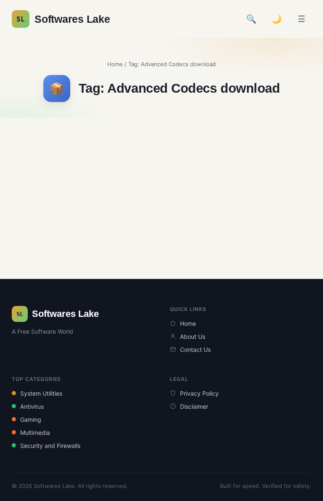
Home (115, 64)
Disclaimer (194, 406)
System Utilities (41, 393)
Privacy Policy (199, 393)
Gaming (30, 419)
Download (63, 209)
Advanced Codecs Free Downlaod (78, 152)
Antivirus (32, 406)
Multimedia (35, 432)
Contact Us (195, 349)
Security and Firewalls (50, 445)
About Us (192, 336)
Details (59, 191)
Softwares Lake (63, 19)
